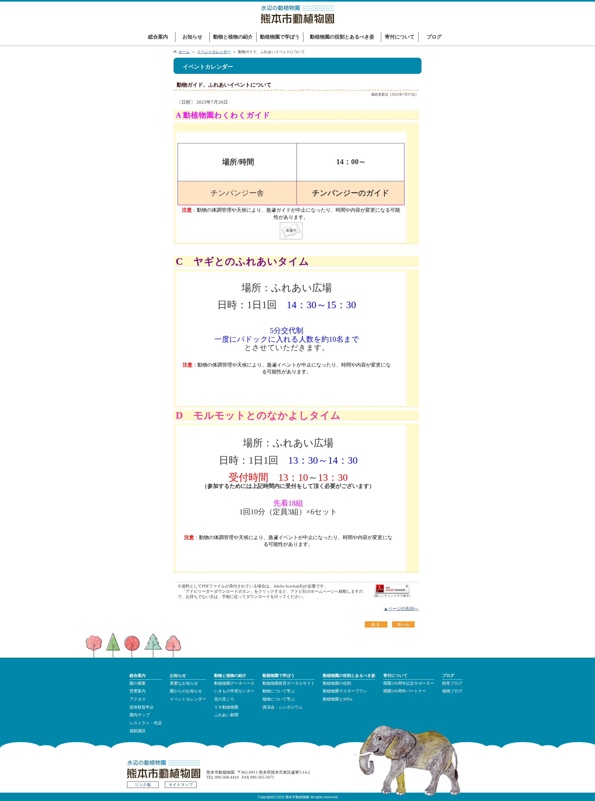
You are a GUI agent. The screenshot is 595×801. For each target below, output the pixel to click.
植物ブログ (452, 691)
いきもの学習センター (234, 691)
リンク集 (143, 785)
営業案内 (138, 691)
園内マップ (140, 715)
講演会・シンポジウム (282, 707)
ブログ (434, 36)
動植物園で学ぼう (280, 36)
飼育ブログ (452, 683)
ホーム (184, 52)
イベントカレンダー (214, 52)
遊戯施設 (138, 731)
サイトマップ (181, 785)
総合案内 (158, 36)
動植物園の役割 (337, 683)
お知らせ (192, 36)
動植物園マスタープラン (345, 691)
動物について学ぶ (278, 691)
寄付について (400, 36)
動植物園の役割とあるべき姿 (342, 36)
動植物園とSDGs (337, 699)
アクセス (138, 699)
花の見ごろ (224, 699)
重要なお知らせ (184, 683)
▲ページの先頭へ (401, 608)
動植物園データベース (234, 683)
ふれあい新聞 (226, 715)
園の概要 (138, 683)
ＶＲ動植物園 (226, 707)
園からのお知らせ (186, 691)
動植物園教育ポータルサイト (288, 683)
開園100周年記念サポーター (408, 683)
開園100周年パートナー (404, 691)
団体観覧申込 (142, 707)
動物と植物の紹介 (233, 36)
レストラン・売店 (146, 723)
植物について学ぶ (278, 699)
